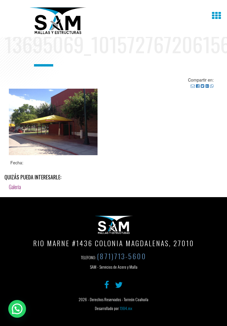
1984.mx (126, 308)
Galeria (15, 187)
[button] (17, 309)
